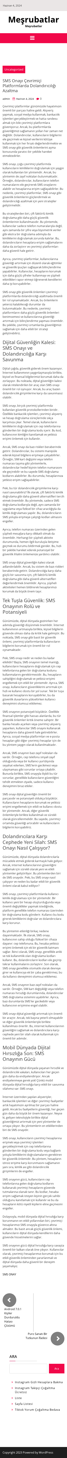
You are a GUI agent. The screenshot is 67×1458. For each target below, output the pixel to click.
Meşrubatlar (33, 19)
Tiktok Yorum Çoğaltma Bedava (37, 1410)
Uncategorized (13, 69)
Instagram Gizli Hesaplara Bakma (39, 1382)
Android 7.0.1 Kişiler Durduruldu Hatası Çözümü (12, 1317)
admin (6, 98)
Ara (13, 1356)
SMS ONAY (9, 1274)
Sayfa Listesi (24, 1404)
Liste (18, 1398)
